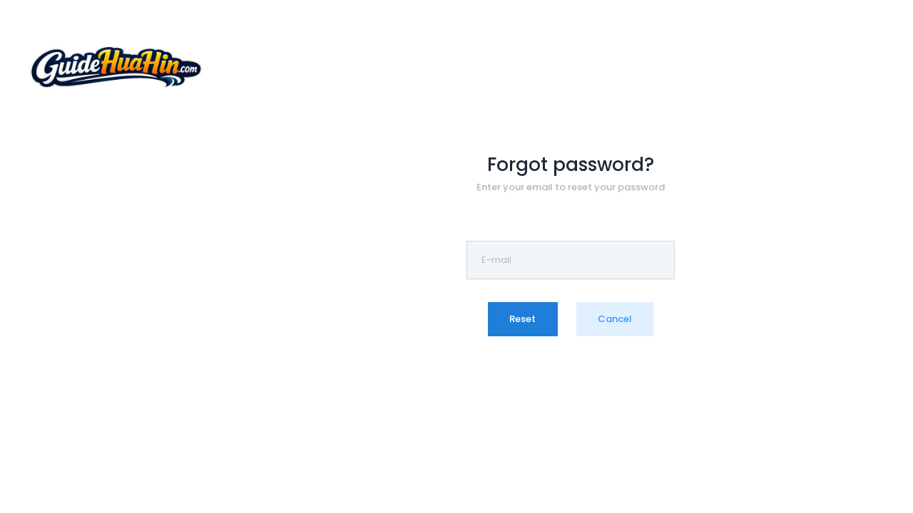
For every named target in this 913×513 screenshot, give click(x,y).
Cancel (615, 319)
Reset (522, 319)
